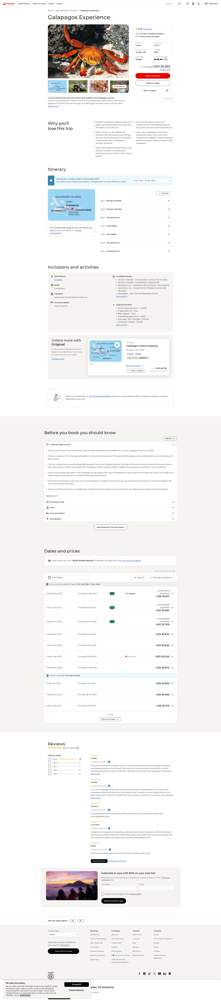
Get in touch (137, 934)
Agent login (94, 959)
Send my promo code (113, 901)
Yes (73, 921)
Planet (156, 947)
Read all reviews (99, 861)
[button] (88, 51)
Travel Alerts (94, 947)
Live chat (136, 939)
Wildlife (157, 951)
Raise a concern (138, 955)
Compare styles (58, 359)
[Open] (77, 748)
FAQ (134, 943)
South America (61, 10)
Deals (51, 4)
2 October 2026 (165, 70)
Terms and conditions (131, 561)
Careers (114, 947)
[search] (170, 3)
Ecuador (74, 10)
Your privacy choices (122, 955)
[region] (47, 989)
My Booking (94, 934)
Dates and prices (153, 76)
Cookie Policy (25, 995)
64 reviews (147, 29)
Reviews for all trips (117, 861)
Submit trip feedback (98, 939)
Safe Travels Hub (96, 943)
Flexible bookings (97, 951)
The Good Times (117, 939)
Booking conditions (97, 955)
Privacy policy (116, 951)
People (156, 943)
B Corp (156, 934)
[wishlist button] (167, 90)
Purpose (157, 931)
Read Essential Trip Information (110, 527)
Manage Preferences (76, 990)
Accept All (76, 984)
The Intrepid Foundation (163, 939)
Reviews (136, 947)
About (60, 4)
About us (114, 934)
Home (50, 10)
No (81, 921)
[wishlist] (187, 3)
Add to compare (150, 90)
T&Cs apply (64, 945)
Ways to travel (39, 4)
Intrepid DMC (116, 943)
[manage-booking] (193, 3)
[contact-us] (198, 3)
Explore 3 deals (153, 83)
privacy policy (135, 894)
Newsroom (137, 951)
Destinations (24, 4)
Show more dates (108, 719)
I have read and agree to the (123, 894)
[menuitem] (8, 3)
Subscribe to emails (63, 951)
